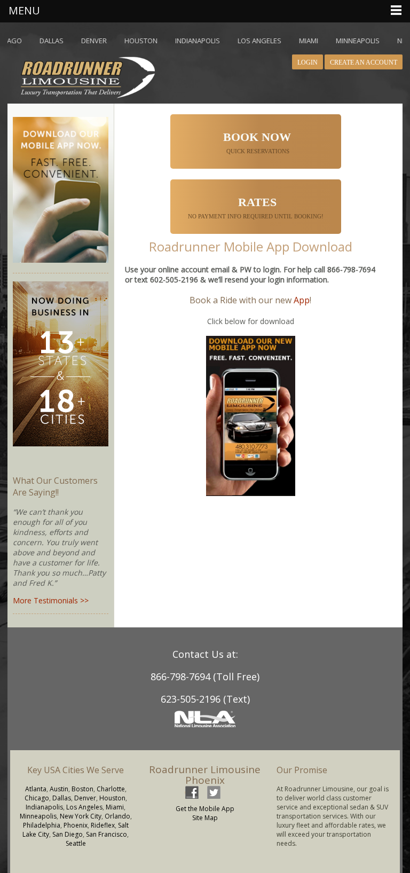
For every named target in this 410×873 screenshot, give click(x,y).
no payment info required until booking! (256, 207)
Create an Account (363, 62)
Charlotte (111, 788)
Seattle (76, 843)
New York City (80, 816)
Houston (112, 798)
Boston (82, 788)
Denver (85, 798)
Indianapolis (44, 807)
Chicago (37, 798)
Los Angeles (84, 807)
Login (307, 62)
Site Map (205, 817)
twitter (213, 792)
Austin (59, 788)
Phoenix (76, 825)
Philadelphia (41, 825)
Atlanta (35, 788)
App (302, 300)
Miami (115, 807)
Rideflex (103, 825)
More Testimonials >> (51, 600)
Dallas (61, 798)
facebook (192, 792)
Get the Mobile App (205, 808)
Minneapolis (38, 816)
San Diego (67, 834)
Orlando (117, 816)
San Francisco (106, 834)
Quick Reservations (257, 142)
